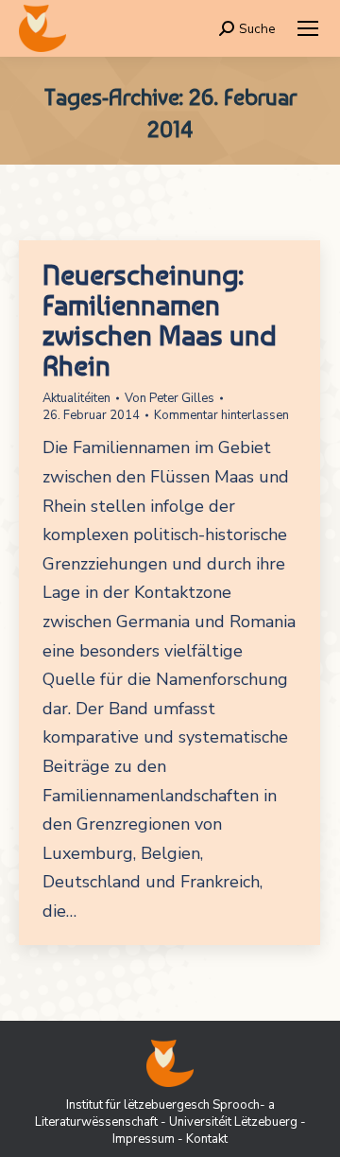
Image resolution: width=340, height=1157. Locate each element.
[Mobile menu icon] (308, 28)
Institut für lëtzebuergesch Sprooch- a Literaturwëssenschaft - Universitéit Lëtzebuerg (166, 1113)
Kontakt (207, 1139)
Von (169, 398)
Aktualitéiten (76, 398)
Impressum (143, 1139)
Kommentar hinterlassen (221, 415)
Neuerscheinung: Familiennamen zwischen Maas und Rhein (159, 319)
